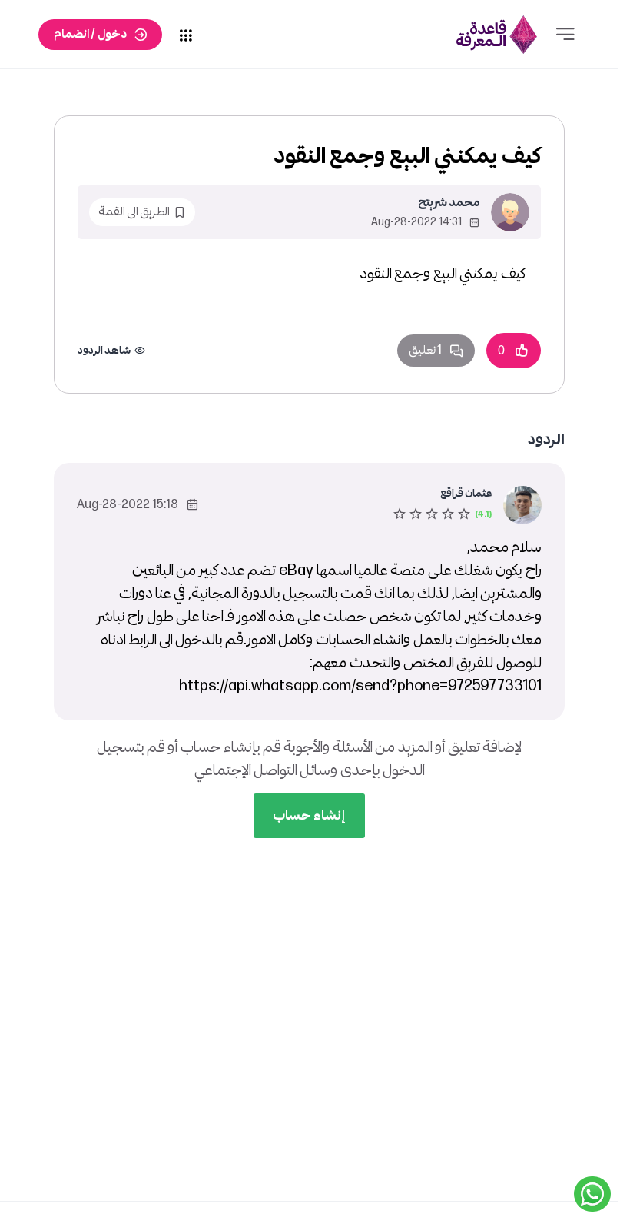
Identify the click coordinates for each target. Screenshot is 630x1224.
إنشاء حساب (309, 815)
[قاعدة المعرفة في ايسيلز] (497, 34)
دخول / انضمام (90, 34)
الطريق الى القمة (134, 212)
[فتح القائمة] (565, 34)
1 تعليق (425, 350)
